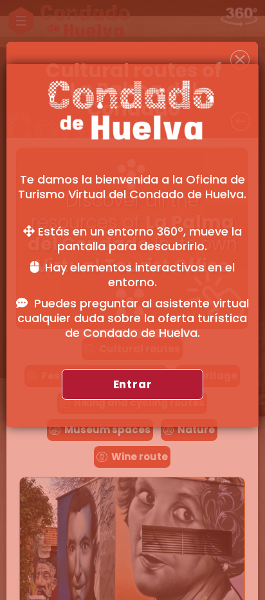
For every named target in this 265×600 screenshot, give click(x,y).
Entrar (132, 384)
